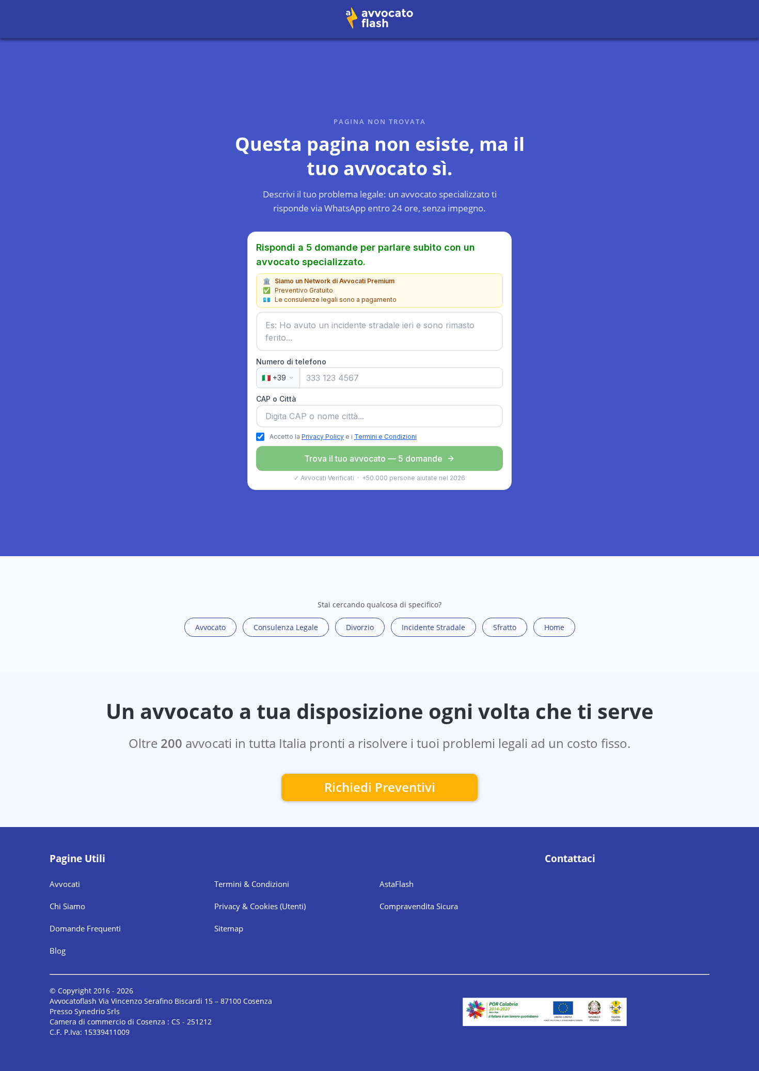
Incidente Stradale (433, 627)
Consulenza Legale (286, 627)
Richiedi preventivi (379, 786)
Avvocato (210, 627)
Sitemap (228, 928)
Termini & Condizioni (251, 884)
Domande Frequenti (85, 928)
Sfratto (504, 627)
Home (554, 627)
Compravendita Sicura (419, 906)
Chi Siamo (67, 906)
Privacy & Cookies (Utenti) (260, 906)
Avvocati (65, 884)
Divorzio (360, 627)
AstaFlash (397, 884)
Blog (58, 950)
